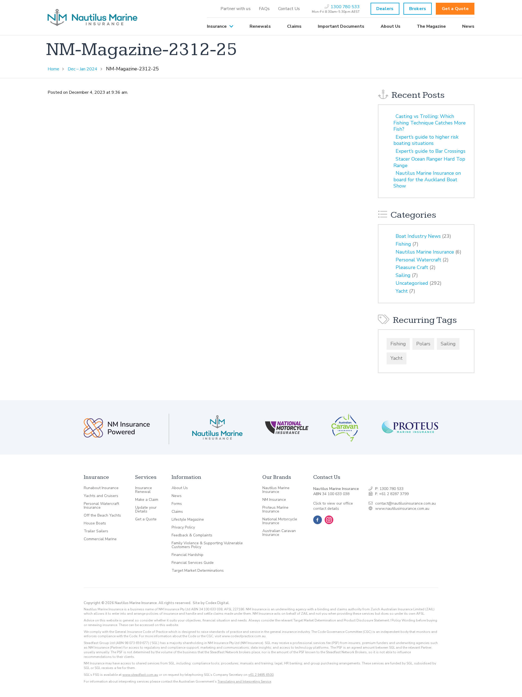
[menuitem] (235, 8)
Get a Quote (455, 9)
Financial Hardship (187, 555)
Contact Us (289, 9)
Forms (177, 504)
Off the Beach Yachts (102, 515)
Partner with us (235, 9)
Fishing (403, 244)
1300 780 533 (391, 488)
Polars (423, 343)
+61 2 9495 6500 (261, 675)
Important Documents (341, 26)
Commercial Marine (100, 539)
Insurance (217, 26)
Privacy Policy (183, 527)
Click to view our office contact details (333, 506)
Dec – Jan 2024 (82, 69)
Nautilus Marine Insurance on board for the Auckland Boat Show (427, 179)
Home (53, 69)
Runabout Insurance (101, 488)
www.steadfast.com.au (140, 675)
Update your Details (146, 509)
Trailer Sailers (96, 531)
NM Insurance (274, 500)
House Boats (95, 523)
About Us (390, 26)
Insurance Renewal (143, 490)
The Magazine (431, 26)
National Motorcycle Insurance (279, 521)
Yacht (402, 291)
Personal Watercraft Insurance (101, 506)
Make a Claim (146, 500)
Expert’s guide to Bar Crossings (430, 151)
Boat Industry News (418, 236)
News (468, 26)
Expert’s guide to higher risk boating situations (425, 140)
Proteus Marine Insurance (275, 509)
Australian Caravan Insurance (279, 533)
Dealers (384, 9)
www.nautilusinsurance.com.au (402, 508)
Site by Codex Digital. (211, 603)
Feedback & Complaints (192, 535)
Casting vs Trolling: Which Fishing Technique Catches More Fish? (429, 122)
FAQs (264, 9)
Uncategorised (412, 283)
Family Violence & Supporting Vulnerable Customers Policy (207, 545)
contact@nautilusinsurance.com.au (405, 503)
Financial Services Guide (193, 563)
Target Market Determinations (198, 571)
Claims (294, 26)
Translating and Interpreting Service (244, 681)
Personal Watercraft (418, 260)
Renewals (260, 26)
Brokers (417, 9)
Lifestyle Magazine (188, 519)
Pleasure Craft (412, 267)
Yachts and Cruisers (101, 496)
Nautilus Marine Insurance (425, 252)
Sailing (403, 275)
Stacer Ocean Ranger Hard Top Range (429, 162)
